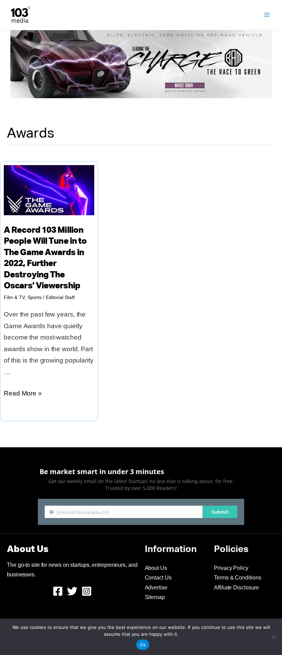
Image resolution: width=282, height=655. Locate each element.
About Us (156, 568)
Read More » (23, 394)
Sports (35, 297)
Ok (143, 644)
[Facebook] (58, 591)
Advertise (156, 587)
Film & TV (14, 297)
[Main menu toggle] (267, 15)
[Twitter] (72, 591)
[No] (273, 636)
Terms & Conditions (237, 578)
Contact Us (158, 578)
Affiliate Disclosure (236, 587)
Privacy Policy (231, 568)
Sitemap (155, 597)
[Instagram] (87, 591)
